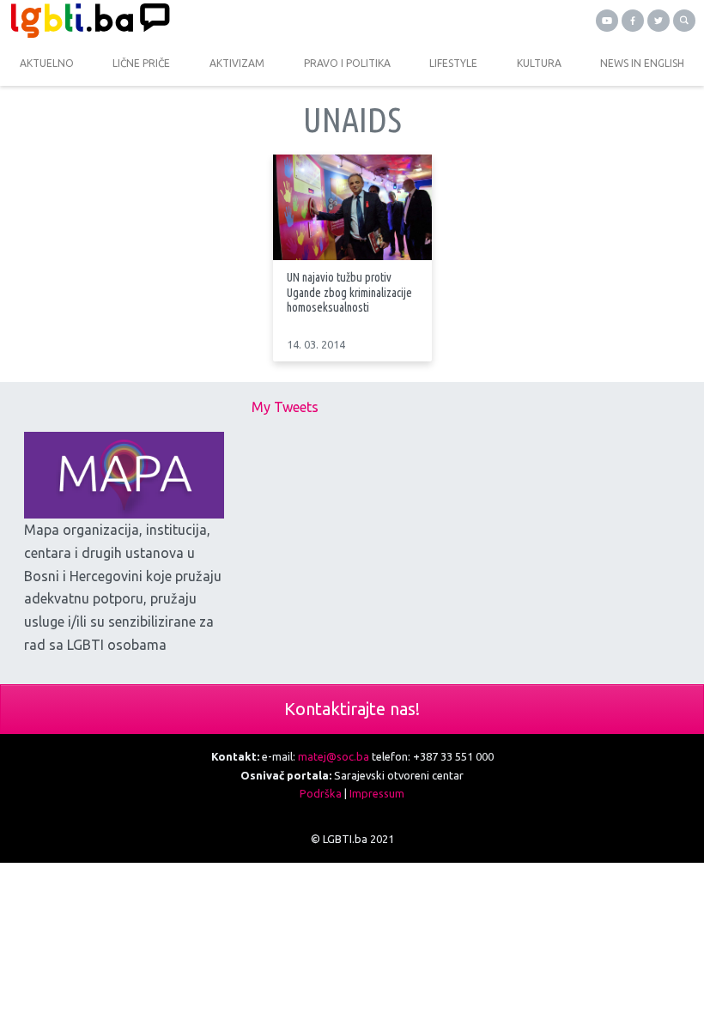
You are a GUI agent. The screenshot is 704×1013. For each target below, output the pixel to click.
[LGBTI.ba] (176, 20)
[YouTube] (607, 20)
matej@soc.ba (333, 756)
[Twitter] (658, 20)
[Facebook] (633, 20)
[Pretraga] (684, 20)
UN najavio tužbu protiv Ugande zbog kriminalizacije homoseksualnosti (349, 291)
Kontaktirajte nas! (352, 709)
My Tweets (285, 407)
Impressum (376, 793)
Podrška (321, 793)
